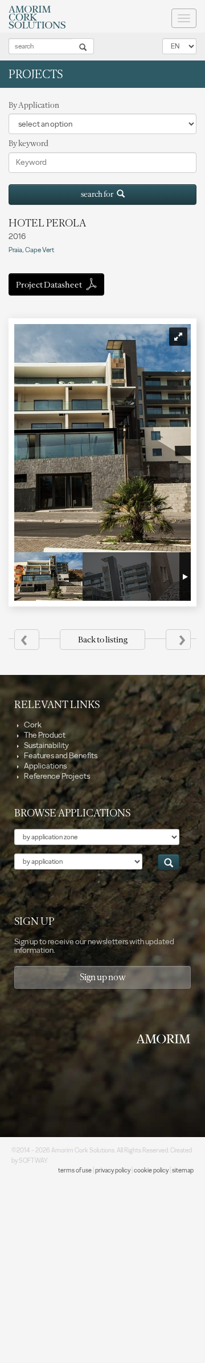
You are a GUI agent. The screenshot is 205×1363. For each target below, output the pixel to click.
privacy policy (112, 1170)
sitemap (183, 1170)
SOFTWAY (33, 1160)
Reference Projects (56, 776)
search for (99, 194)
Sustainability (46, 745)
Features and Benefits (60, 756)
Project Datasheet (49, 285)
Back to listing (102, 639)
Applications (45, 766)
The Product (44, 735)
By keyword (28, 143)
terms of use (75, 1170)
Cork (32, 725)
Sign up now (103, 977)
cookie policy (151, 1170)
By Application (34, 105)
